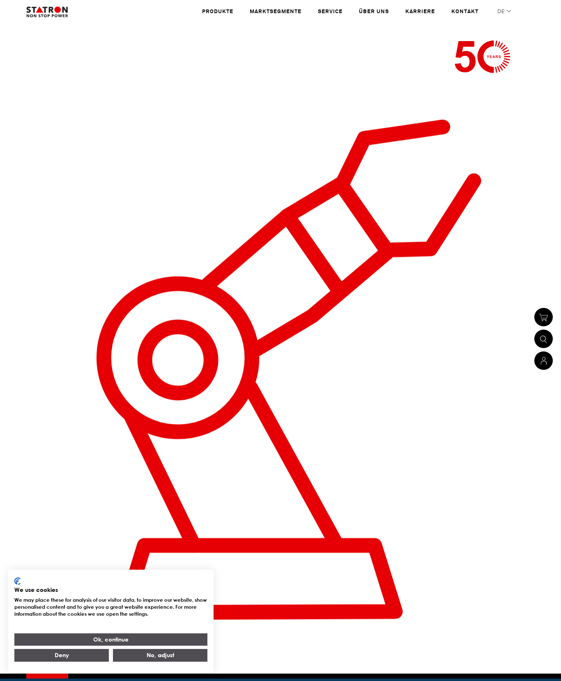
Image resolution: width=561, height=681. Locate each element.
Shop (543, 317)
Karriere (420, 11)
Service (330, 11)
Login (543, 361)
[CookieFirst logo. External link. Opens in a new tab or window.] (17, 581)
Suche (543, 339)
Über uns (374, 11)
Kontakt (464, 11)
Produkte (217, 11)
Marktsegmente (275, 11)
